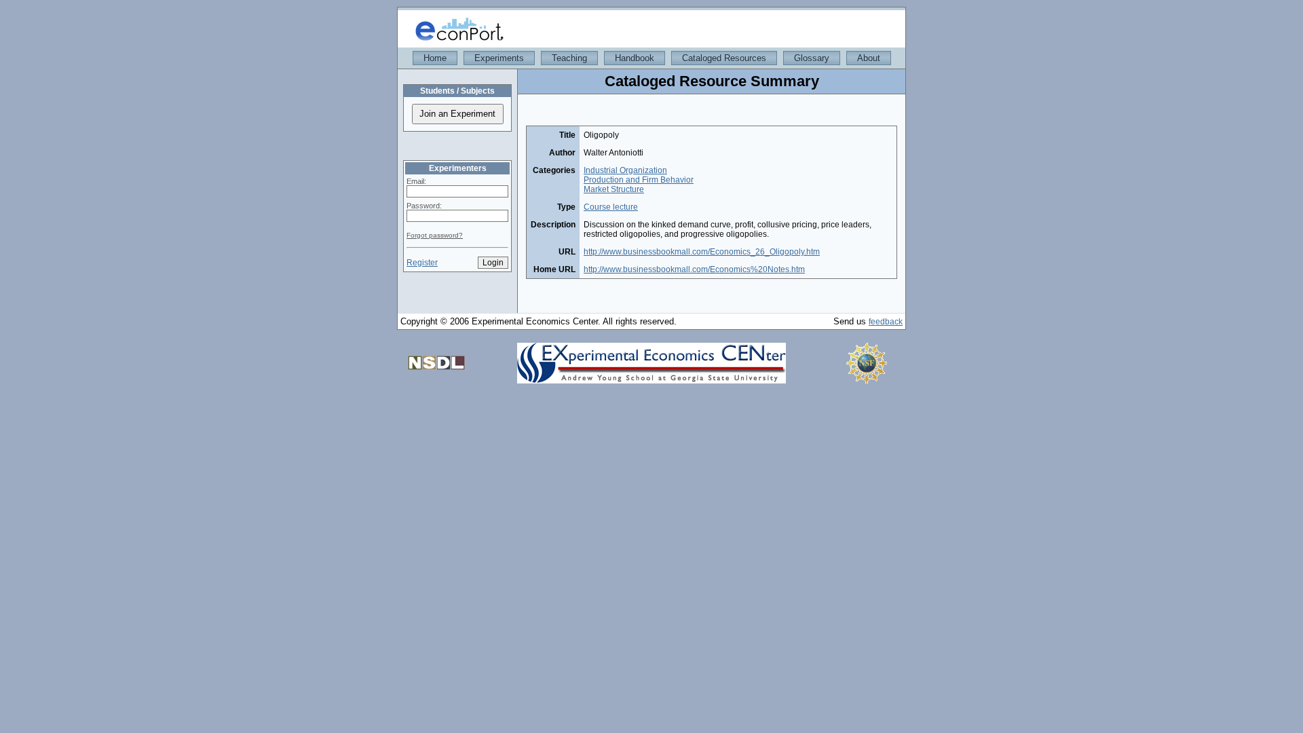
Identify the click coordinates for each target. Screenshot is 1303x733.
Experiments (499, 58)
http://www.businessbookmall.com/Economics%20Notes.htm (694, 269)
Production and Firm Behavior (639, 180)
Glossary (811, 58)
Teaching (569, 58)
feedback (886, 321)
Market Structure (614, 189)
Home (435, 58)
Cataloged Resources (724, 58)
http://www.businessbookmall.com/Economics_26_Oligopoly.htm (702, 252)
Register (422, 262)
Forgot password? (435, 235)
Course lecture (611, 207)
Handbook (634, 58)
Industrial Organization (625, 170)
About (868, 58)
